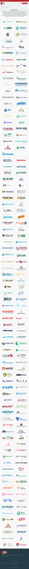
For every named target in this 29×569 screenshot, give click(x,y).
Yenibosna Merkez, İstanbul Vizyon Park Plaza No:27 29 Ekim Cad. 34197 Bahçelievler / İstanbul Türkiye (15, 563)
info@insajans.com (15, 560)
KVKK (11, 566)
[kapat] (28, 0)
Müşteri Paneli (25, 3)
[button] (1, 0)
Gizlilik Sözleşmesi (15, 566)
